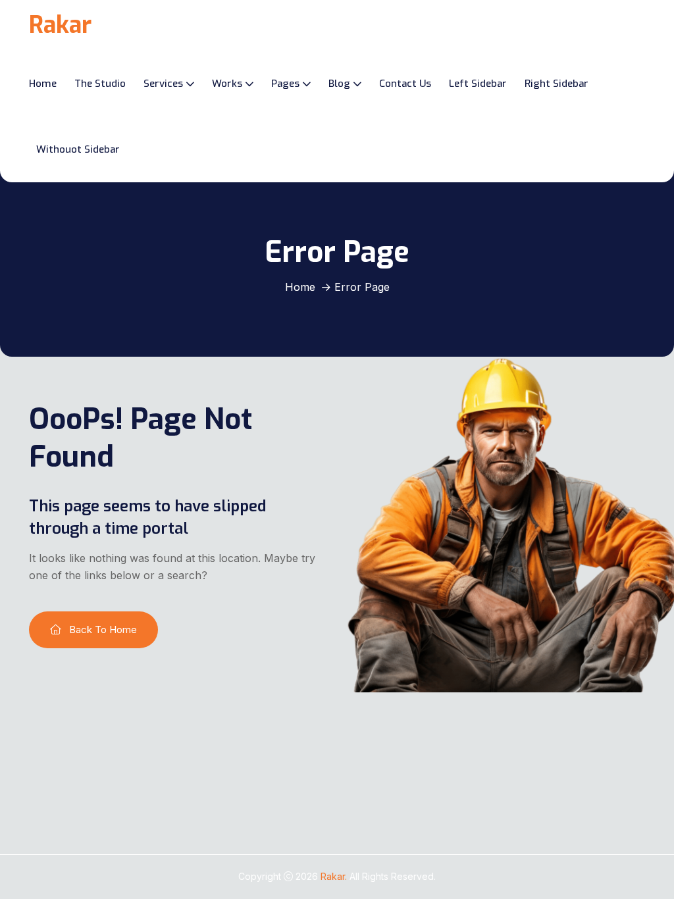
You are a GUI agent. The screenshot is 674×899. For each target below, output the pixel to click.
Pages (285, 83)
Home (43, 83)
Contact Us (405, 83)
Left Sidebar (478, 83)
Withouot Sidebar (78, 149)
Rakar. (335, 876)
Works (227, 83)
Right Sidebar (556, 83)
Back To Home (101, 629)
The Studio (100, 83)
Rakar (60, 25)
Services (163, 83)
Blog (339, 83)
